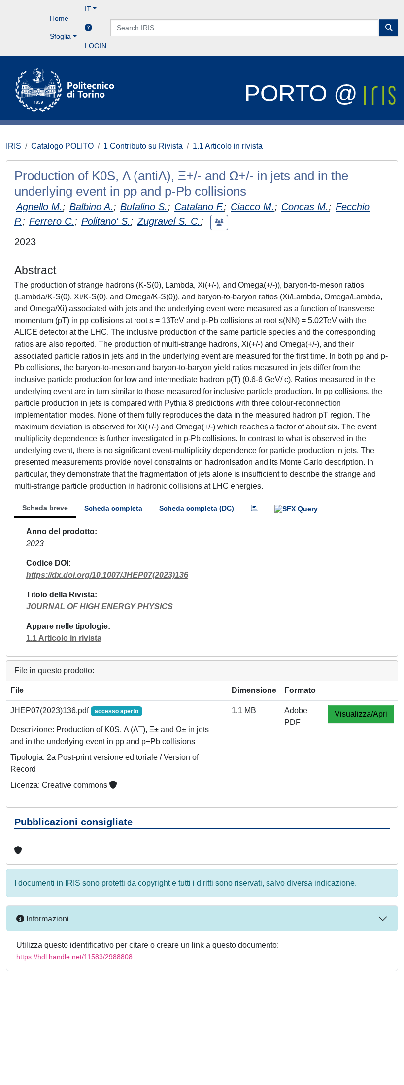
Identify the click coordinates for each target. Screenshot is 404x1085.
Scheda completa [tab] (113, 508)
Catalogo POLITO (62, 146)
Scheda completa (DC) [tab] (196, 508)
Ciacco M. (252, 206)
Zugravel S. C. (169, 221)
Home (59, 18)
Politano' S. (106, 221)
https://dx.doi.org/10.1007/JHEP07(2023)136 (107, 575)
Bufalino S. (144, 206)
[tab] (254, 508)
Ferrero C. (51, 221)
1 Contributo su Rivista (143, 146)
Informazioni (46, 919)
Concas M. (305, 206)
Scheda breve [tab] (45, 508)
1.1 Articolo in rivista (228, 146)
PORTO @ (304, 93)
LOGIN (95, 46)
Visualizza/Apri (361, 714)
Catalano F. (199, 206)
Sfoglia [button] (60, 36)
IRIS (13, 146)
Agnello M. (39, 206)
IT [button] (88, 9)
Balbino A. (91, 206)
